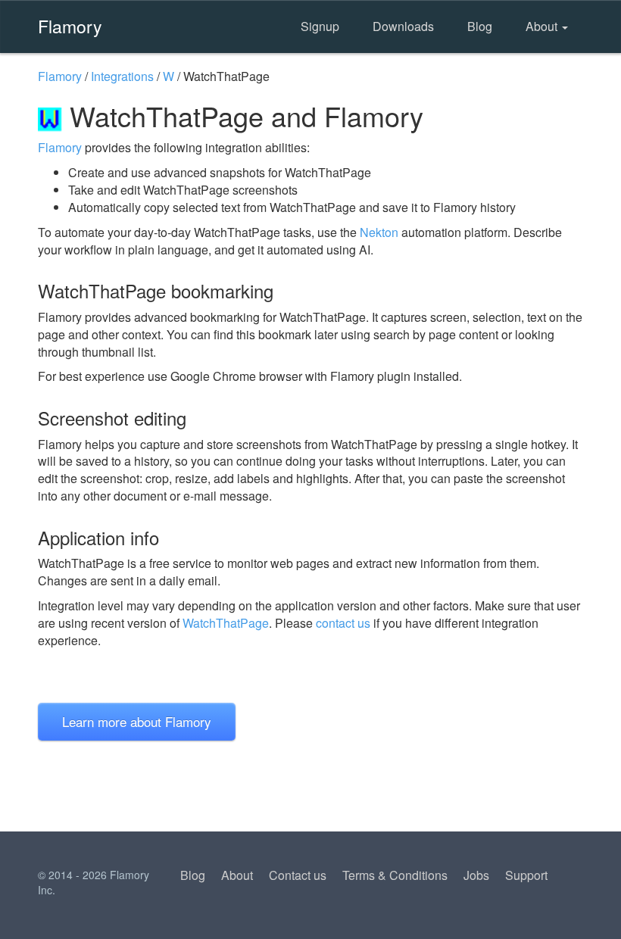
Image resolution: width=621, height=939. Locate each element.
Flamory (70, 26)
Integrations (122, 76)
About (543, 26)
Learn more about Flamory (136, 721)
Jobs (476, 875)
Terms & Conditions (395, 875)
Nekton (379, 232)
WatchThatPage (226, 623)
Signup (320, 26)
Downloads (403, 26)
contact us (343, 623)
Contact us (297, 875)
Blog (479, 26)
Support (526, 875)
